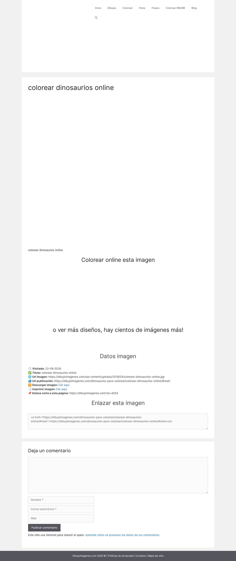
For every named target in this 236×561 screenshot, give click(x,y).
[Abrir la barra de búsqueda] (96, 17)
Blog (194, 7)
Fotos (142, 7)
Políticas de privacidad (120, 555)
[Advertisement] (118, 49)
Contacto (140, 555)
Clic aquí (63, 385)
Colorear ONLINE (175, 7)
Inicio (98, 7)
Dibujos (112, 7)
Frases (155, 7)
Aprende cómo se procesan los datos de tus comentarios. (122, 535)
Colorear (128, 7)
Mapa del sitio (156, 555)
